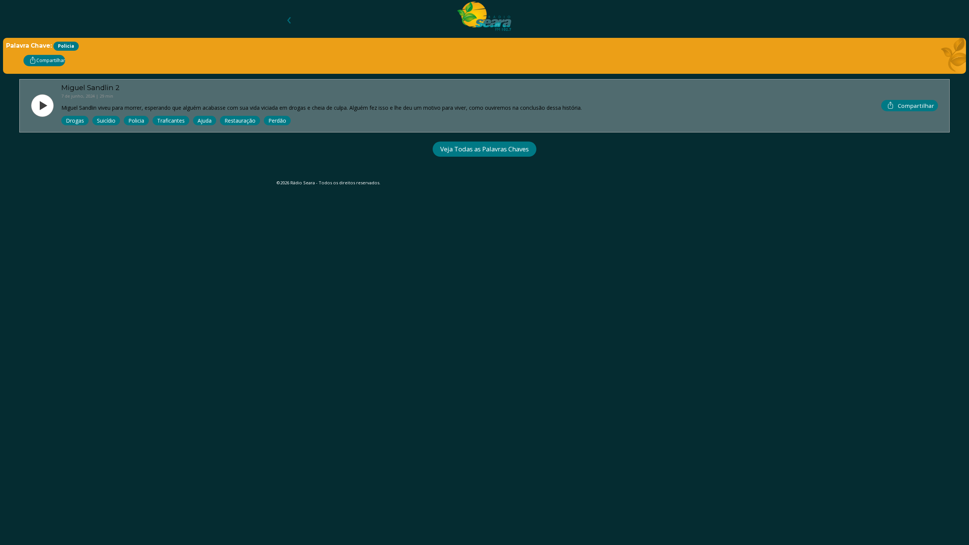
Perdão (277, 120)
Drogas (75, 120)
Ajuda (205, 120)
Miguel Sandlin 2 (90, 87)
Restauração (239, 120)
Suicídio (106, 120)
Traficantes (171, 120)
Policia (136, 120)
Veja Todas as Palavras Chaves (484, 149)
